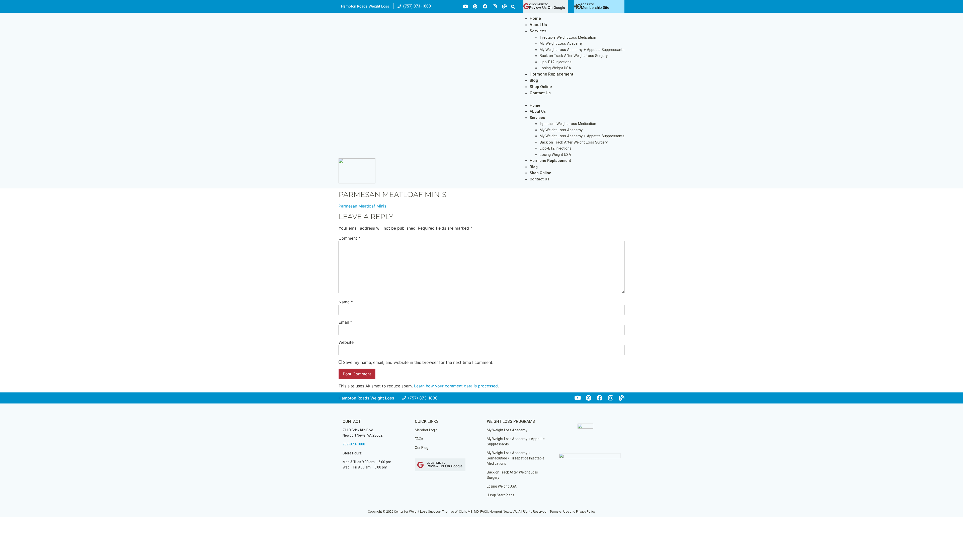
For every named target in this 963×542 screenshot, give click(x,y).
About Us (538, 24)
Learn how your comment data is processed (456, 385)
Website (346, 342)
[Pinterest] (475, 6)
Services (538, 31)
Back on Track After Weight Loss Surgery (574, 55)
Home (535, 18)
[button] (513, 6)
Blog (534, 80)
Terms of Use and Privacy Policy (572, 511)
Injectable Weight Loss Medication (568, 37)
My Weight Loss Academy (561, 43)
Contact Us (540, 93)
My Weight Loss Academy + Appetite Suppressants (582, 49)
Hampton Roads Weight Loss (365, 6)
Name (346, 302)
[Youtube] (465, 6)
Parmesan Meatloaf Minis (362, 206)
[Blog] (504, 6)
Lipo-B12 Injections (556, 62)
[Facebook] (485, 6)
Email (345, 322)
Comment (349, 238)
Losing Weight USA (555, 68)
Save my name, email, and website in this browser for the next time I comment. (418, 362)
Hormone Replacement (551, 74)
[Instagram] (495, 6)
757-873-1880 (354, 444)
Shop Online (541, 86)
